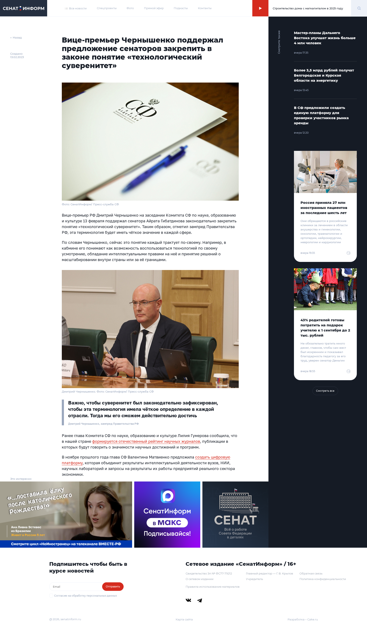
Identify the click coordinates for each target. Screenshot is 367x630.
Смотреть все (325, 390)
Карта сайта (184, 619)
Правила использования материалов (213, 586)
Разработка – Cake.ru (303, 619)
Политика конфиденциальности (322, 579)
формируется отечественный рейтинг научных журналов (146, 441)
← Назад (16, 37)
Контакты (205, 8)
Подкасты (181, 8)
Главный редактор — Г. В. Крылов (269, 573)
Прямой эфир (154, 8)
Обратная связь (310, 573)
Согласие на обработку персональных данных (85, 595)
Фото (130, 8)
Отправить (113, 586)
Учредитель (254, 579)
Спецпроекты (107, 8)
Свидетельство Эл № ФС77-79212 (209, 573)
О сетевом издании (199, 579)
